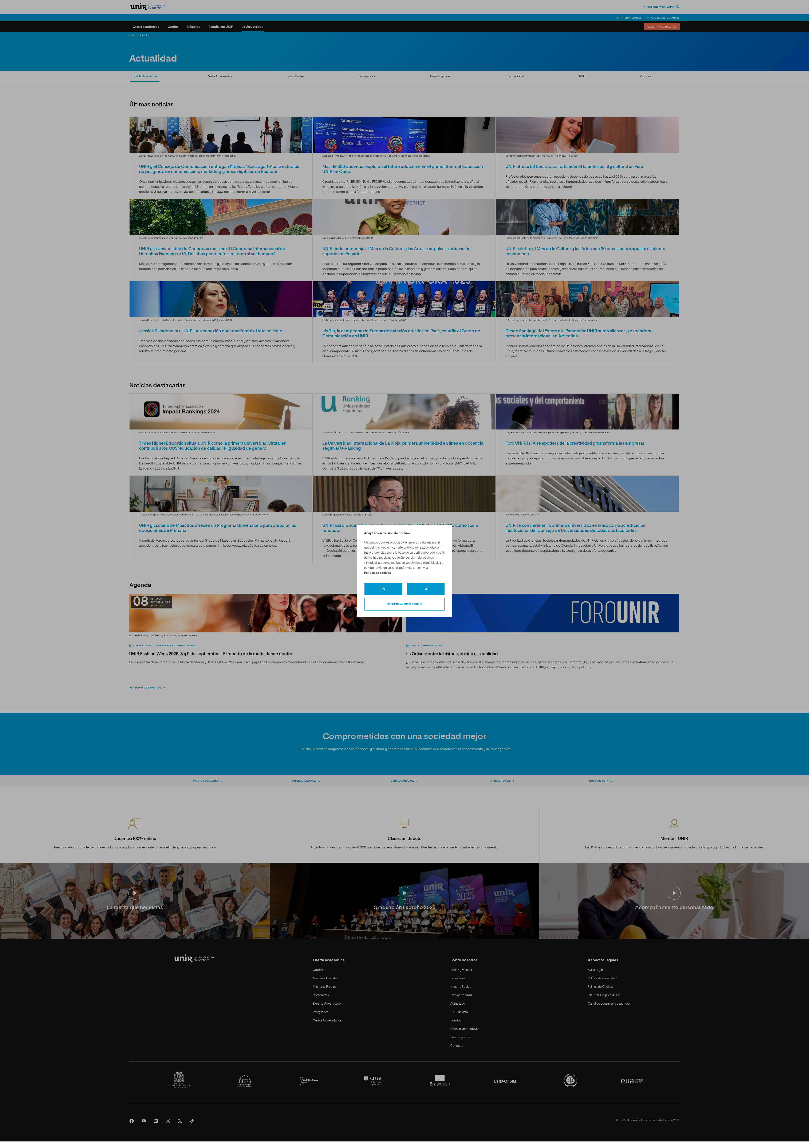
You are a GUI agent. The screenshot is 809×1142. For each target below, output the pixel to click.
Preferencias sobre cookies (404, 604)
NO (383, 589)
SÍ (426, 589)
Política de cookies (377, 573)
